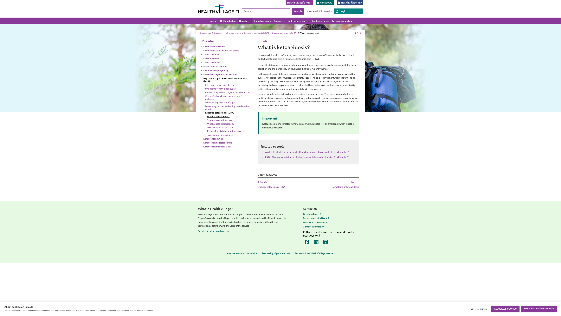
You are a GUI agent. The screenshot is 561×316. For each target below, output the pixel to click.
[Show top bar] (557, 21)
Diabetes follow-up (213, 138)
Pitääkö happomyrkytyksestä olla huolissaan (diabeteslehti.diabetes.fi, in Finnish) (305, 157)
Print (358, 33)
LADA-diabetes (211, 58)
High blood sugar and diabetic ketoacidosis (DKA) (246, 33)
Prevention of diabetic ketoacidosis (224, 131)
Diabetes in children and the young (221, 50)
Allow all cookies (505, 309)
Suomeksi (312, 11)
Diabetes (217, 33)
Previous (264, 182)
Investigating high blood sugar (220, 102)
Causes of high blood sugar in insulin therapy (227, 92)
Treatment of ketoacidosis (220, 134)
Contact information (313, 226)
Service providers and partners (214, 231)
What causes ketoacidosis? (220, 123)
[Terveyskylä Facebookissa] (307, 242)
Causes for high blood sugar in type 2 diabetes (223, 97)
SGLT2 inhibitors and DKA (220, 127)
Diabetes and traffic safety (217, 146)
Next (354, 182)
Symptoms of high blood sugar (220, 88)
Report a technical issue (315, 218)
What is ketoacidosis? (309, 33)
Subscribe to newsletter (315, 222)
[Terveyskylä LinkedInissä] (316, 242)
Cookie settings (479, 309)
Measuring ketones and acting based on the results (227, 107)
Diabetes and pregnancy (215, 70)
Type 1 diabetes (211, 54)
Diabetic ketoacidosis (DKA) (284, 33)
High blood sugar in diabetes (219, 85)
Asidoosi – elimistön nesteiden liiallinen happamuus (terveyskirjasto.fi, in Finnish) (305, 152)
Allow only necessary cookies (539, 309)
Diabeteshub (205, 33)
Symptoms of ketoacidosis (220, 120)
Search (298, 11)
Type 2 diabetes (211, 62)
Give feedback (310, 213)
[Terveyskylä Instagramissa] (325, 242)
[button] (265, 41)
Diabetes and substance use (217, 142)
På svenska (325, 11)
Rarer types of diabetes (215, 66)
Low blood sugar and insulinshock (220, 74)
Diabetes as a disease (214, 46)
